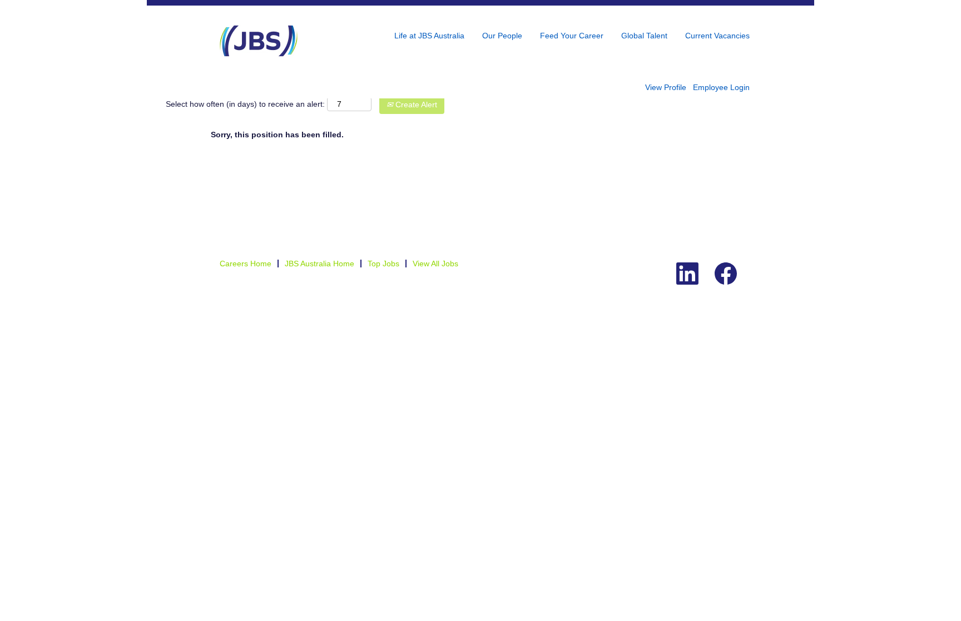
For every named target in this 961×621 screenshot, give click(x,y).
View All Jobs (435, 263)
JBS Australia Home (319, 263)
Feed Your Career (571, 35)
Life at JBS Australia (429, 35)
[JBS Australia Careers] (258, 41)
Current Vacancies (717, 35)
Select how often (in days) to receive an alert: (245, 104)
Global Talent (644, 35)
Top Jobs (383, 263)
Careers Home (245, 263)
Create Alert (415, 104)
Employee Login (721, 87)
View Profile (665, 87)
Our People (502, 35)
